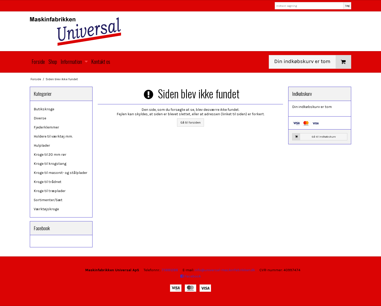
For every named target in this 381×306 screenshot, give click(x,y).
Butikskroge (44, 109)
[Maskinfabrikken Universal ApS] (190, 31)
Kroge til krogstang (50, 163)
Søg (347, 5)
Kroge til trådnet (47, 182)
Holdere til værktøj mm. (53, 136)
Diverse (40, 118)
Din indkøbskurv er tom (302, 61)
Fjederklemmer (46, 127)
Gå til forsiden (190, 122)
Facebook (192, 276)
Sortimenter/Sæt (48, 200)
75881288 (169, 270)
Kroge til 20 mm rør (50, 154)
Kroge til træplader (50, 191)
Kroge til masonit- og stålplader (60, 173)
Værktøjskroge (46, 209)
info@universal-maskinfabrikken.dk (225, 270)
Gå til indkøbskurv (324, 136)
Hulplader (42, 145)
